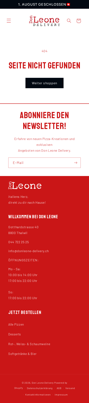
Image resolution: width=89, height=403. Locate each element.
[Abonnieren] (76, 162)
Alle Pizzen (16, 324)
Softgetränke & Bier (22, 354)
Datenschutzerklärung (40, 388)
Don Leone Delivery (43, 382)
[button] (8, 21)
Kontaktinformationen (38, 394)
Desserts (14, 334)
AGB (59, 388)
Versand (70, 388)
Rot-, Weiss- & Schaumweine (29, 344)
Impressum (61, 394)
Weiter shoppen (44, 83)
